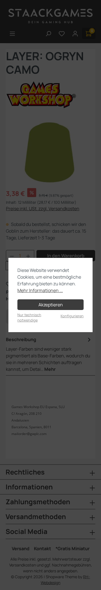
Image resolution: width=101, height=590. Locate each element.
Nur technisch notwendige (29, 317)
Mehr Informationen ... (40, 290)
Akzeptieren (50, 305)
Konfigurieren (72, 315)
